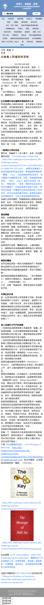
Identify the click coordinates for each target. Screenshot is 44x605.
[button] (36, 13)
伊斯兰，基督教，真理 (27, 4)
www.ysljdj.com (23, 590)
